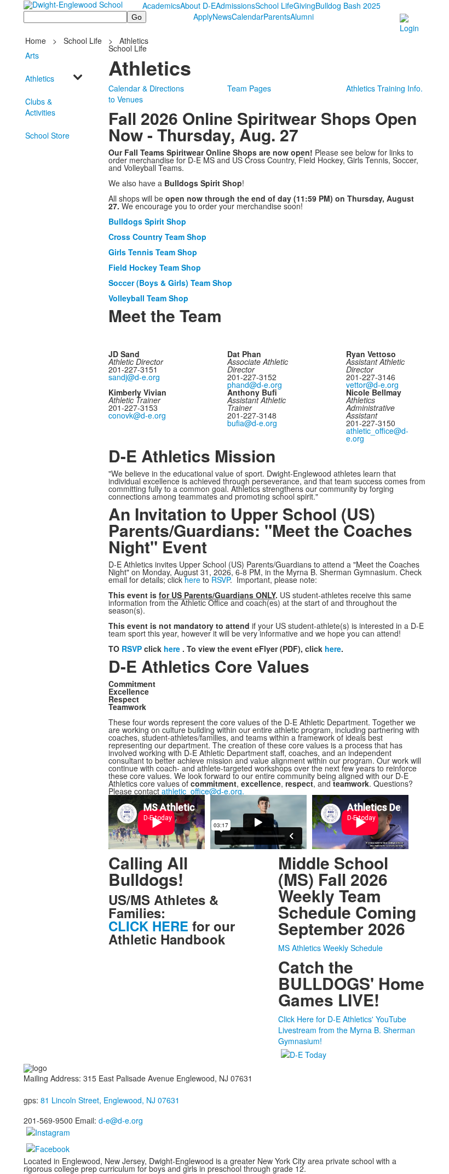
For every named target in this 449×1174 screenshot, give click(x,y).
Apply (202, 16)
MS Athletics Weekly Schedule (330, 947)
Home (36, 40)
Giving (304, 5)
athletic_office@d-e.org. (203, 791)
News (222, 16)
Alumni (302, 16)
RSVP (220, 579)
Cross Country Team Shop (157, 236)
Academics (161, 5)
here (192, 579)
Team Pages (249, 88)
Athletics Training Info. (384, 88)
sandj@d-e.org (134, 376)
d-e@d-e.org (121, 1120)
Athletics (133, 40)
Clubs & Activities (40, 107)
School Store (47, 135)
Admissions (235, 5)
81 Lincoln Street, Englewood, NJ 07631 (110, 1100)
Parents (276, 16)
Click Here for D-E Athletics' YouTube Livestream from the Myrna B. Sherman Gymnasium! (346, 1029)
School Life (274, 5)
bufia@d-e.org (252, 422)
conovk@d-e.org (137, 415)
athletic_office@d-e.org (377, 434)
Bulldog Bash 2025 (348, 5)
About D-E (198, 5)
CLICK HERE (148, 926)
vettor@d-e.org (372, 384)
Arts (32, 55)
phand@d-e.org (254, 384)
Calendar (247, 16)
